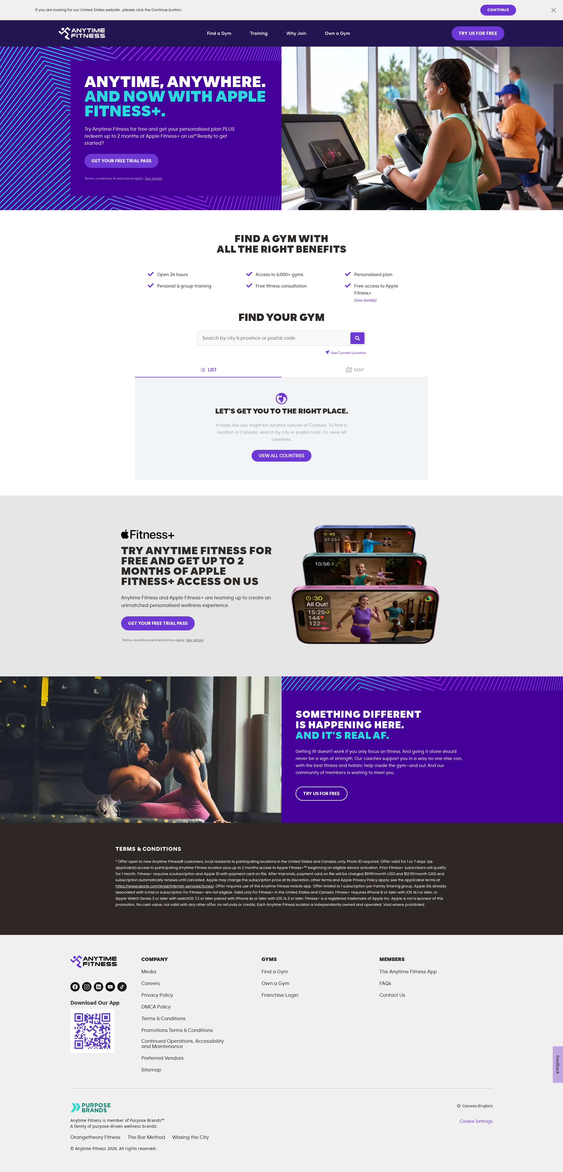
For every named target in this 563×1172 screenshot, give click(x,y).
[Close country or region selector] (553, 10)
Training (259, 33)
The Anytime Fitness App (408, 971)
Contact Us (392, 995)
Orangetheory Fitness (95, 1137)
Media (148, 971)
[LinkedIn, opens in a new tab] (98, 986)
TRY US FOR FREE (478, 33)
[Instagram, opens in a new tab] (86, 986)
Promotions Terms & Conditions (177, 1030)
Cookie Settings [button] (476, 1121)
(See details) (365, 300)
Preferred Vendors (162, 1058)
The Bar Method (146, 1137)
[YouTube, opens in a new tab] (110, 986)
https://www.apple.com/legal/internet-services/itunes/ (165, 886)
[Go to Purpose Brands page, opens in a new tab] (90, 1108)
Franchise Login (280, 995)
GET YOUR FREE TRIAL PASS (121, 161)
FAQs (385, 983)
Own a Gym (337, 33)
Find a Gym (219, 33)
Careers (150, 983)
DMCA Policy (156, 1007)
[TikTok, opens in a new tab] (122, 986)
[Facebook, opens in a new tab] (75, 986)
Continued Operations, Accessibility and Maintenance (182, 1044)
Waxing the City (190, 1137)
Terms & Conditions (163, 1018)
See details (153, 178)
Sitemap (151, 1070)
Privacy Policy (157, 995)
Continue (498, 10)
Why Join (296, 33)
